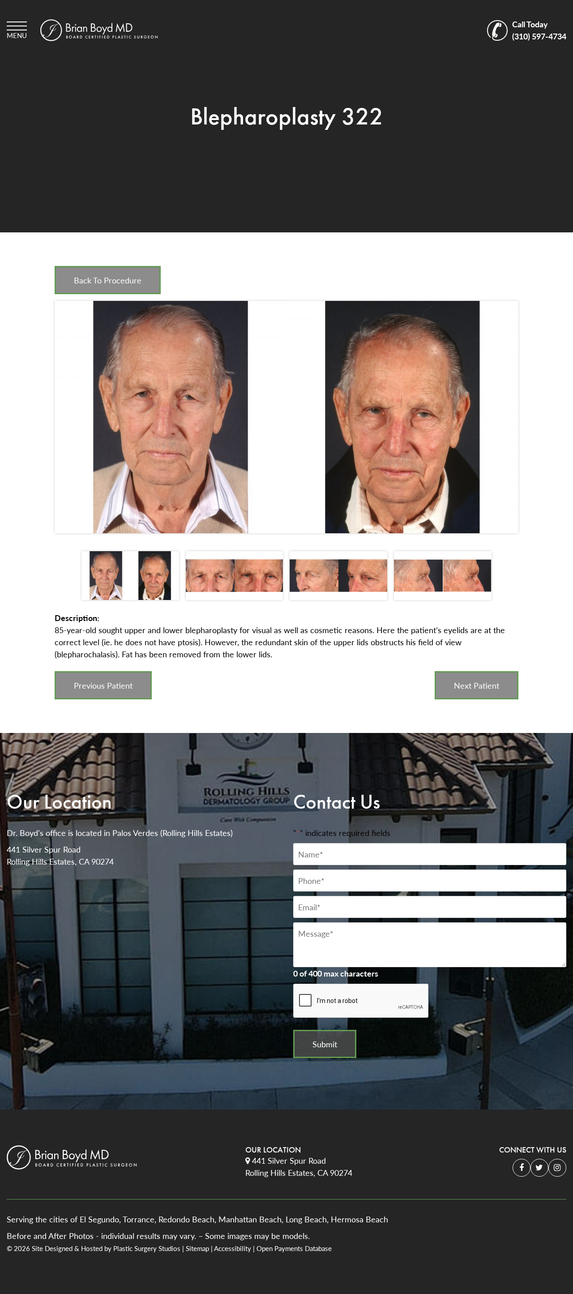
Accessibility (232, 1248)
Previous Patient (103, 685)
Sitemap (197, 1248)
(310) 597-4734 (539, 30)
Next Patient (476, 685)
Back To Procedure (107, 280)
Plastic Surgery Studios (146, 1248)
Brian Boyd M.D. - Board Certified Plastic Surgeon (99, 30)
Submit (324, 1044)
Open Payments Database (294, 1248)
